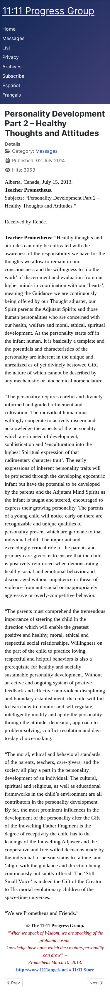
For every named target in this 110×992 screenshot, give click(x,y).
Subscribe (13, 76)
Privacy (10, 57)
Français (11, 95)
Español (11, 85)
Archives (11, 66)
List (6, 48)
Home (9, 29)
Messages (13, 38)
